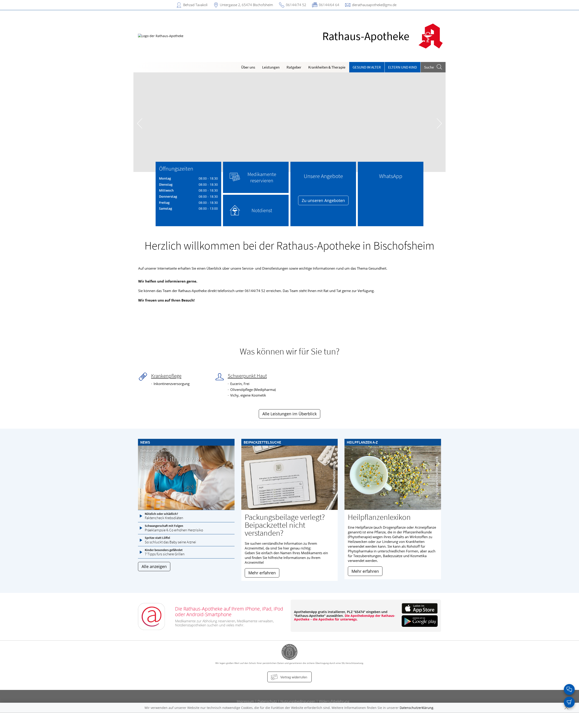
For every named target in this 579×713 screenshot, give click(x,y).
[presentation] (140, 123)
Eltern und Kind (402, 67)
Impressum (245, 701)
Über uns (248, 67)
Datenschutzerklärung (416, 708)
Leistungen (271, 67)
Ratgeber (294, 67)
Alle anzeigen (154, 566)
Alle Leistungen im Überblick (289, 413)
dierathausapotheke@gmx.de (374, 4)
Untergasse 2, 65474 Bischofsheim (246, 4)
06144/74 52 (296, 4)
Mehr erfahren (262, 572)
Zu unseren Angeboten (323, 200)
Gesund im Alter (367, 67)
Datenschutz (267, 701)
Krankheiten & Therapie (326, 67)
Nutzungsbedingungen (297, 701)
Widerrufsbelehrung (334, 701)
